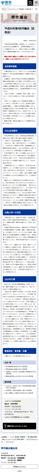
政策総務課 (20, 458)
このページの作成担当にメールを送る (17, 417)
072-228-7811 (16, 406)
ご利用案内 (4, 437)
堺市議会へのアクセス (19, 466)
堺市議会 (21, 9)
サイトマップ (10, 442)
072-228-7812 (12, 460)
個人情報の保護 (32, 437)
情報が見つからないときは (17, 426)
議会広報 (28, 9)
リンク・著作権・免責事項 (17, 437)
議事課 (19, 460)
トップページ (13, 9)
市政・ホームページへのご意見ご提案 (13, 439)
